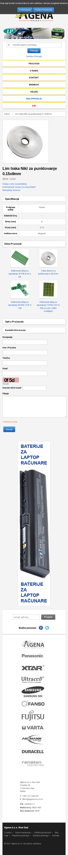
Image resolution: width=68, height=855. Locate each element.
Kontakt (55, 835)
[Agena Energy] (34, 14)
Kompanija (7, 337)
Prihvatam (26, 10)
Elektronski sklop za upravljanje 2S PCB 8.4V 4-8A (19, 274)
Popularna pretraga (20, 835)
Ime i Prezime (9, 348)
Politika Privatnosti (43, 10)
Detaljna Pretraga (34, 56)
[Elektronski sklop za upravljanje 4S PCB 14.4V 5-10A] (19, 289)
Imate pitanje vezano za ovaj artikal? (19, 187)
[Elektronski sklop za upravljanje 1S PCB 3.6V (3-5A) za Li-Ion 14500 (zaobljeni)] (48, 289)
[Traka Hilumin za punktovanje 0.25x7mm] (48, 258)
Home (7, 114)
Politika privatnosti (42, 832)
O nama (7, 832)
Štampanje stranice (11, 190)
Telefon (6, 358)
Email (4, 368)
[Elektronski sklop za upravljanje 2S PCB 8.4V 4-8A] (19, 258)
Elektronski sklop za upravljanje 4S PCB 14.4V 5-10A (20, 305)
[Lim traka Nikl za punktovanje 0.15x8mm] (24, 121)
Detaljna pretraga (41, 835)
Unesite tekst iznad (11, 388)
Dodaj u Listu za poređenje (14, 184)
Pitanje (5, 393)
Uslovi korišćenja (23, 832)
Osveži (5, 384)
